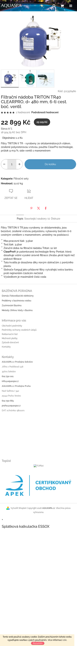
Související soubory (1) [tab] (37, 218)
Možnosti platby (10, 338)
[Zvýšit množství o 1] (19, 164)
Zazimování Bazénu (11, 305)
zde (65, 640)
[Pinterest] (31, 208)
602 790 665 (8, 401)
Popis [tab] (20, 218)
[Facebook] (45, 208)
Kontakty (6, 347)
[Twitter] (38, 208)
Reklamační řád (10, 334)
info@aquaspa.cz (10, 381)
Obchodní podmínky (12, 326)
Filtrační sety (21, 178)
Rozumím (37, 643)
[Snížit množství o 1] (4, 164)
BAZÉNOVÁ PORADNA (17, 291)
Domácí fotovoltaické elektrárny (18, 296)
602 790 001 (7, 376)
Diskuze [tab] (55, 218)
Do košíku (50, 164)
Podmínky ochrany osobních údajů (19, 330)
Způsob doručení (10, 342)
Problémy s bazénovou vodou (16, 300)
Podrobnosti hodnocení (45, 112)
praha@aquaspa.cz (11, 405)
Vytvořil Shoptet (18, 508)
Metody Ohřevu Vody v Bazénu (17, 310)
